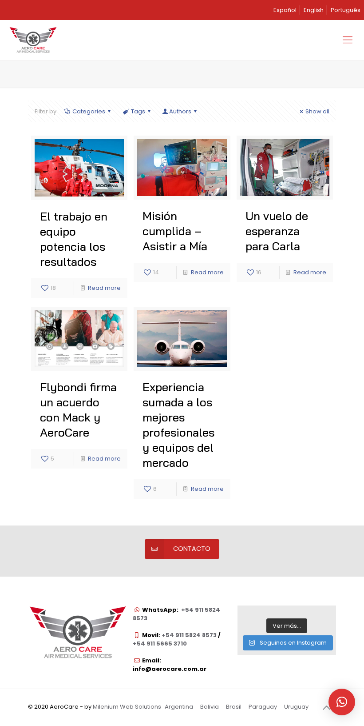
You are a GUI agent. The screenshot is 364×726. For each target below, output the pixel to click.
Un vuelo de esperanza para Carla (276, 231)
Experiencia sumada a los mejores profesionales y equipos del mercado (178, 425)
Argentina (179, 706)
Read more (104, 288)
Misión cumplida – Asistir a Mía (174, 231)
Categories (88, 111)
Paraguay (263, 706)
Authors (180, 111)
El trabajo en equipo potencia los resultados (73, 239)
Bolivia (209, 706)
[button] (341, 702)
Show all (317, 111)
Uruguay (296, 706)
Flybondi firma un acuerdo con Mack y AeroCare (78, 410)
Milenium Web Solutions (127, 706)
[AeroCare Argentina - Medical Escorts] (33, 40)
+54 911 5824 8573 (188, 635)
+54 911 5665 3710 (160, 643)
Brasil (233, 706)
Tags (138, 111)
